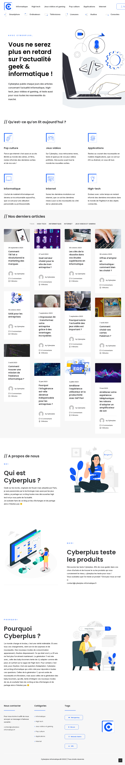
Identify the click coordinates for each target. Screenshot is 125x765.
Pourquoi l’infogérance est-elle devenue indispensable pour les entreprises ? (46, 395)
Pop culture (74, 6)
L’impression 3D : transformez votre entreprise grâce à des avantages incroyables (47, 326)
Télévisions (55, 14)
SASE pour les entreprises (15, 315)
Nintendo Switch (76, 736)
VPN (72, 746)
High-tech (94, 188)
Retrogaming (75, 717)
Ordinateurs (35, 14)
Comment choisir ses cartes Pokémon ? (105, 331)
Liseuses (74, 14)
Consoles (115, 14)
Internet (102, 6)
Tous (32, 224)
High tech (36, 6)
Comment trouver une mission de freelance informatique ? (16, 372)
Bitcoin (72, 727)
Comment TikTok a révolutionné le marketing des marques (16, 257)
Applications (89, 6)
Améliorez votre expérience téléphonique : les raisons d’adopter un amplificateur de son (107, 401)
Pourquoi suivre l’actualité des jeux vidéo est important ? (77, 325)
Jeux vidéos (53, 148)
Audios (93, 14)
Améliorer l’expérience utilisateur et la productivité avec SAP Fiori (77, 392)
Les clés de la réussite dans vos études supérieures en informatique (77, 257)
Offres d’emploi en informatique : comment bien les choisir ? (107, 264)
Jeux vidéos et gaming (54, 6)
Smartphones (15, 14)
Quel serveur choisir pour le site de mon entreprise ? (46, 263)
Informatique (22, 6)
